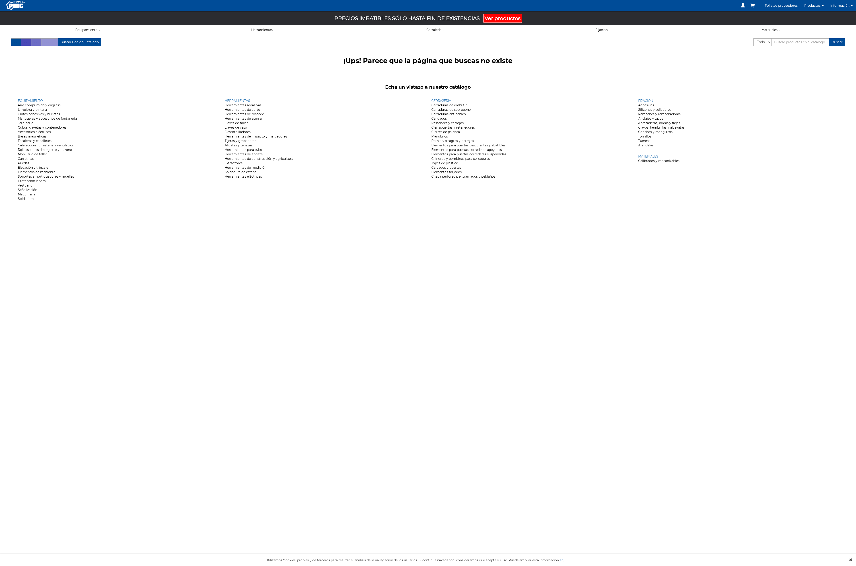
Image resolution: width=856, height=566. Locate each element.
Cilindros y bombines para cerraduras (460, 159)
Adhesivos (646, 105)
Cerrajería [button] (434, 30)
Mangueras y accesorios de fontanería (47, 119)
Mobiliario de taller (32, 154)
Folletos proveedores (781, 6)
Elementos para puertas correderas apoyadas (466, 150)
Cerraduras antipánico (448, 114)
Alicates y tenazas (238, 145)
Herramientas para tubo (243, 150)
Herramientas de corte (242, 110)
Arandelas (646, 145)
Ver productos (503, 18)
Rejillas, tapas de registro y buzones (45, 150)
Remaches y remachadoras (659, 114)
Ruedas (23, 163)
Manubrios (439, 136)
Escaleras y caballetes (34, 141)
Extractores (234, 163)
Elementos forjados (446, 172)
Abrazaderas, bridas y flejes (659, 123)
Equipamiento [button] (86, 30)
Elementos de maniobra (36, 172)
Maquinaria (26, 194)
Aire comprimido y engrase (39, 105)
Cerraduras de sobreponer (451, 110)
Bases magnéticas (32, 136)
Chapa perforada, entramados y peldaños (463, 176)
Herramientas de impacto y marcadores (256, 136)
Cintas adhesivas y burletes (39, 114)
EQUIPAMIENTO (30, 101)
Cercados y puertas (446, 168)
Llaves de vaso (236, 127)
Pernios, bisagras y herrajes (452, 141)
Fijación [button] (602, 30)
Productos (812, 6)
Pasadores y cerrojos (447, 123)
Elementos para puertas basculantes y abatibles (468, 145)
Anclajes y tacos (650, 119)
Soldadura (26, 199)
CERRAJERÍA (441, 101)
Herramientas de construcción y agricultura (259, 159)
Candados (439, 119)
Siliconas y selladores (654, 110)
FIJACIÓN (645, 101)
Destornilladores (238, 132)
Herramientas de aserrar (244, 119)
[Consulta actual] (752, 5)
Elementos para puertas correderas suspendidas (468, 154)
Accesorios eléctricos (34, 132)
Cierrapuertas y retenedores (453, 127)
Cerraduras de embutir (449, 105)
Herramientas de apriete (244, 154)
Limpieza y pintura (32, 110)
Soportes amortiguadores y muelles (46, 176)
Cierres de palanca (445, 132)
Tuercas (644, 141)
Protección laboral (32, 181)
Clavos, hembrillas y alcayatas (661, 127)
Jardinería (25, 123)
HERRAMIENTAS (237, 101)
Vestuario (25, 185)
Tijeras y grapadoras (240, 141)
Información (840, 6)
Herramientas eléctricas (243, 176)
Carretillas (26, 159)
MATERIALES (648, 156)
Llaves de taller (236, 123)
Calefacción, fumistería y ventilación (46, 145)
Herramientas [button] (262, 30)
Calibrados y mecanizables (658, 161)
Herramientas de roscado (244, 114)
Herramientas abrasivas (243, 105)
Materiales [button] (769, 30)
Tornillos (644, 136)
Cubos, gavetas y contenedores (42, 127)
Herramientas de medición (245, 168)
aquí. (563, 560)
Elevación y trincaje (33, 168)
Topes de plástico (444, 163)
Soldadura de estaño (241, 172)
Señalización (27, 190)
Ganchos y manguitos (655, 132)
